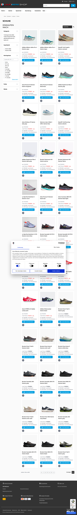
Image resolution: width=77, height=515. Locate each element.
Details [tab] (38, 247)
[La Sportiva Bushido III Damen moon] (29, 187)
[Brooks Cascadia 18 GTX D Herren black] (47, 224)
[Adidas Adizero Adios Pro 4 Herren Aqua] (47, 37)
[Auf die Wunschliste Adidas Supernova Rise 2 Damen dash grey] (23, 175)
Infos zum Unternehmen (62, 486)
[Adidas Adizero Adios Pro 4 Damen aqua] (29, 37)
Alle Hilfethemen (6, 486)
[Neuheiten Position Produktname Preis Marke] (67, 27)
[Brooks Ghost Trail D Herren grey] (65, 299)
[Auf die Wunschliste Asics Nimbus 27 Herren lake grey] (23, 138)
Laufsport (13, 16)
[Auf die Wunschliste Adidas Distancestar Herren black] (41, 325)
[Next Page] (54, 472)
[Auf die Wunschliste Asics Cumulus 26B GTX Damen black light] (59, 213)
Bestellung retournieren (7, 491)
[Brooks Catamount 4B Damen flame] (65, 149)
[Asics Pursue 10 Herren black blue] (47, 75)
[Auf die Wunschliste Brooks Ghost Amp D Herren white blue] (59, 360)
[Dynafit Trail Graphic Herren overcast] (65, 37)
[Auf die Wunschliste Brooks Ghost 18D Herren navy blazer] (41, 431)
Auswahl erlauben (38, 270)
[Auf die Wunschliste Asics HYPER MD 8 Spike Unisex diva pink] (59, 288)
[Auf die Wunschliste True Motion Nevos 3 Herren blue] (23, 288)
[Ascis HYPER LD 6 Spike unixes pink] (29, 299)
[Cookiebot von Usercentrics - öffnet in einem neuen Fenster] (59, 243)
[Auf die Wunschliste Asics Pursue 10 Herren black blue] (41, 101)
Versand (31, 56)
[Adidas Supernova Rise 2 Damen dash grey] (29, 149)
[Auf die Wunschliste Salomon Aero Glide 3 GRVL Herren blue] (41, 138)
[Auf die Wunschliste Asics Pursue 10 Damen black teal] (41, 213)
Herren (3, 11)
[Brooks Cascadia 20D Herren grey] (65, 407)
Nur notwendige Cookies (21, 270)
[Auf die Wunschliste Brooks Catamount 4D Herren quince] (41, 175)
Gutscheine (38, 11)
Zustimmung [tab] (20, 247)
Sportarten (18, 11)
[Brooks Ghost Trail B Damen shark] (29, 336)
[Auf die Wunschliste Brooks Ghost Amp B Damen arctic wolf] (41, 360)
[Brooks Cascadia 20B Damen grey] (29, 372)
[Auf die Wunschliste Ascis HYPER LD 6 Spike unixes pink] (23, 325)
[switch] (31, 266)
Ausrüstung (28, 11)
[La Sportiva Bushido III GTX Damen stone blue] (29, 224)
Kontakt (4, 489)
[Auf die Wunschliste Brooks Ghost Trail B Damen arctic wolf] (23, 431)
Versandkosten (34, 57)
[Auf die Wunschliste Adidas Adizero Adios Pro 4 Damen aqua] (23, 63)
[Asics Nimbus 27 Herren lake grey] (29, 112)
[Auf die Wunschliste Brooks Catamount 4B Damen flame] (59, 175)
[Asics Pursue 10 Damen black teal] (47, 187)
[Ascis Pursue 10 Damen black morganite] (29, 75)
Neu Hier (72, 1)
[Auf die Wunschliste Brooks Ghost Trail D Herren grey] (59, 325)
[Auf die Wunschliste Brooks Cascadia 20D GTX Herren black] (23, 466)
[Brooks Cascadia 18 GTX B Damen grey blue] (65, 224)
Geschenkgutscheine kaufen (44, 486)
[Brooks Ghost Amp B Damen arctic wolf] (47, 336)
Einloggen (66, 1)
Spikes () (8, 40)
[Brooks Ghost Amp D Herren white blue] (65, 336)
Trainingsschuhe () (9, 35)
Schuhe (18, 16)
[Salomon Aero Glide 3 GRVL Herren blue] (47, 112)
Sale (44, 11)
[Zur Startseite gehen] (14, 5)
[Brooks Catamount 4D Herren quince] (47, 149)
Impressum (30, 510)
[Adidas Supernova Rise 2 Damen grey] (65, 75)
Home (5, 16)
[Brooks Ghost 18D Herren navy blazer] (47, 407)
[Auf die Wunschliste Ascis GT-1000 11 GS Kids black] (41, 288)
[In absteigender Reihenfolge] (73, 27)
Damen (10, 11)
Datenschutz (14, 510)
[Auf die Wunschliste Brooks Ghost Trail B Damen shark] (23, 360)
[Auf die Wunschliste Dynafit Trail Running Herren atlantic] (59, 138)
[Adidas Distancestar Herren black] (47, 299)
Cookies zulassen (56, 270)
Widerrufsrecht (24, 510)
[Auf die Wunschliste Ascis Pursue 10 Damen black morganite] (23, 101)
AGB (19, 510)
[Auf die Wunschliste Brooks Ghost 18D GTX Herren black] (41, 466)
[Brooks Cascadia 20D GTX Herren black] (29, 442)
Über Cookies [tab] (57, 247)
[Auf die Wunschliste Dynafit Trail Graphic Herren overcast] (59, 63)
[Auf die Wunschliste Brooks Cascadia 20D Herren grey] (59, 431)
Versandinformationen (24, 489)
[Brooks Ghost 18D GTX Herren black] (47, 442)
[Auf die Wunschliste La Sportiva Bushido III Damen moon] (23, 213)
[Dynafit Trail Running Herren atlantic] (65, 112)
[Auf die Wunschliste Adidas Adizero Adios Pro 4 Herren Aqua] (41, 63)
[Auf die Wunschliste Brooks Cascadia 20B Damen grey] (23, 395)
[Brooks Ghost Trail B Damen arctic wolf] (29, 407)
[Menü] (75, 500)
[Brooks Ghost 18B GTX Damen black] (65, 372)
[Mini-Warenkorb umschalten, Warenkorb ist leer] (73, 5)
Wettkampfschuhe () (9, 38)
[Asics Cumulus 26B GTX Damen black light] (65, 187)
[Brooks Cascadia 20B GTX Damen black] (47, 372)
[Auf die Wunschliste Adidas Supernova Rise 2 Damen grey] (59, 101)
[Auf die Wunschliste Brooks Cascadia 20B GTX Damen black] (41, 395)
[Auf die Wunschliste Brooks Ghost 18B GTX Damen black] (59, 395)
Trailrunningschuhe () (9, 36)
